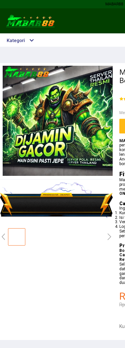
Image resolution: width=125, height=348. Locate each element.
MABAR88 (114, 4)
